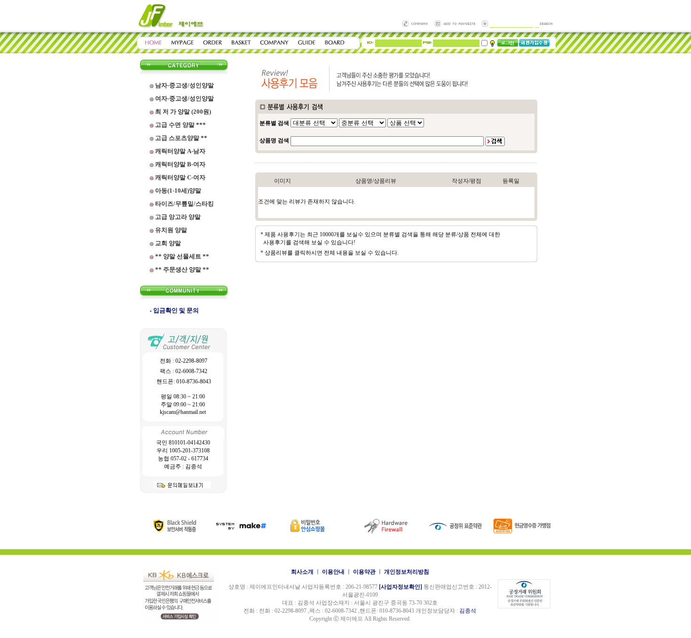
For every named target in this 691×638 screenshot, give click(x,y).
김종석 (467, 610)
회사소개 (302, 571)
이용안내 (333, 571)
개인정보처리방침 (406, 571)
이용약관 (364, 571)
